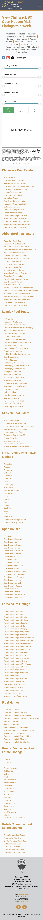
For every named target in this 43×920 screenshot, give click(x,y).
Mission (7, 505)
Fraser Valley (21, 52)
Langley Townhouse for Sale (14, 334)
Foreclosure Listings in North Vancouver (18, 641)
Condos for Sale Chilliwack (13, 192)
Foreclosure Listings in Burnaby (15, 617)
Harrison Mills (9, 493)
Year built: (11, 92)
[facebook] (18, 907)
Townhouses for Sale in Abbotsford (17, 259)
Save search (8, 110)
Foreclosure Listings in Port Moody (17, 649)
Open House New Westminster (15, 571)
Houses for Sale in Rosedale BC (15, 204)
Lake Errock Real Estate (12, 441)
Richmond (7, 797)
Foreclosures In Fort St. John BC (16, 682)
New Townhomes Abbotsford (14, 253)
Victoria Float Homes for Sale (14, 733)
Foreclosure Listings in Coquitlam (16, 623)
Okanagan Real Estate (12, 847)
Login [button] (21, 57)
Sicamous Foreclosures (12, 693)
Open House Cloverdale (12, 548)
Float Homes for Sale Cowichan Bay (17, 742)
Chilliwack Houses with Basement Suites (19, 186)
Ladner (6, 499)
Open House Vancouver (12, 592)
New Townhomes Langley (13, 331)
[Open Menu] (39, 5)
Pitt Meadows (9, 789)
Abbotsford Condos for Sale (14, 264)
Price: (10, 66)
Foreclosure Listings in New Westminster (19, 638)
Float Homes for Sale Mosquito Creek (18, 716)
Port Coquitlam (9, 792)
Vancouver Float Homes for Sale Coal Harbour (20, 730)
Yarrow (33, 39)
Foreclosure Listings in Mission (15, 635)
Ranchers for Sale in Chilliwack (15, 184)
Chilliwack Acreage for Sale (14, 210)
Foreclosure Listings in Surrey (15, 655)
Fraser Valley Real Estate (13, 838)
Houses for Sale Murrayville (14, 378)
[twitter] (24, 907)
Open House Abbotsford (13, 282)
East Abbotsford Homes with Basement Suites (21, 291)
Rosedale (19, 42)
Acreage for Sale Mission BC (14, 435)
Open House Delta (10, 557)
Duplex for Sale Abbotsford (14, 261)
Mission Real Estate (11, 420)
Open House (8, 536)
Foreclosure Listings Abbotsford (16, 279)
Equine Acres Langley (12, 398)
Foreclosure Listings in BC (13, 611)
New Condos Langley (12, 389)
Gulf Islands (8, 771)
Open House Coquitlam (12, 554)
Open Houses (26, 44)
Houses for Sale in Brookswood (15, 383)
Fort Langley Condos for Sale (14, 369)
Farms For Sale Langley (12, 404)
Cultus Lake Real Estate (12, 207)
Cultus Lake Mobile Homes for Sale (17, 222)
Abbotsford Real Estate (12, 241)
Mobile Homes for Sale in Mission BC (18, 447)
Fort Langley (8, 485)
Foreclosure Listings (15, 47)
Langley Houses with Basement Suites (18, 342)
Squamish (7, 800)
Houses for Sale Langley (13, 322)
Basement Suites (14, 36)
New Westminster (10, 780)
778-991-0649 (24, 894)
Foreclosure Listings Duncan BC (15, 679)
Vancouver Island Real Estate (14, 853)
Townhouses (30, 36)
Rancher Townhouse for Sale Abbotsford (19, 256)
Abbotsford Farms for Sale (13, 276)
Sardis (9, 42)
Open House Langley (11, 563)
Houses (22, 34)
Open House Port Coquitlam (14, 577)
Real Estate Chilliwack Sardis (14, 201)
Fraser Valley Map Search (13, 523)
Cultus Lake (32, 42)
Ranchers (32, 34)
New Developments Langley (14, 395)
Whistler (7, 815)
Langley (7, 502)
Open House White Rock (13, 598)
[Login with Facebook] (3, 59)
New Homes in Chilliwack (13, 195)
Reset (21, 110)
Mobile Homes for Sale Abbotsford (17, 299)
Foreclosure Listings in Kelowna (15, 670)
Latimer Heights (10, 392)
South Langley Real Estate (13, 407)
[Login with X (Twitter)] (12, 59)
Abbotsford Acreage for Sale (14, 270)
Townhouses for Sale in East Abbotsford (19, 288)
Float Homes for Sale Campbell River (17, 736)
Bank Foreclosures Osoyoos (14, 684)
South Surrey (8, 508)
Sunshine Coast (9, 803)
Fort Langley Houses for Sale (14, 363)
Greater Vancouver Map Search (15, 818)
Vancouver (8, 809)
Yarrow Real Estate (11, 198)
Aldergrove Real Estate (12, 372)
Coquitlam (7, 762)
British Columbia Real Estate (14, 835)
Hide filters (34, 110)
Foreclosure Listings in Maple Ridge (17, 632)
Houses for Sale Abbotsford (14, 244)
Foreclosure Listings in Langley (15, 629)
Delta (6, 482)
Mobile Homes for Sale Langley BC (17, 354)
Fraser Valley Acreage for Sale (15, 520)
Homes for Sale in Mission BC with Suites (19, 426)
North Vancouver (10, 783)
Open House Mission (11, 568)
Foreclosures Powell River (13, 690)
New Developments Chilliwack (15, 227)
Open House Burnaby (11, 542)
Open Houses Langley (12, 357)
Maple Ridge (8, 777)
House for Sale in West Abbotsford (17, 294)
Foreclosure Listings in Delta (14, 626)
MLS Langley (9, 319)
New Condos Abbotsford (13, 267)
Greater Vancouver (28, 49)
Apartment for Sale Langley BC (15, 339)
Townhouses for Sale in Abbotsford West (19, 297)
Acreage (14, 44)
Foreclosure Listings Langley (14, 351)
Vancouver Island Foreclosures (15, 696)
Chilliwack (10, 34)
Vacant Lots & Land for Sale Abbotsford (18, 273)
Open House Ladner (11, 560)
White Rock (8, 517)
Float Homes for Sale (12, 710)
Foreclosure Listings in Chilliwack (16, 620)
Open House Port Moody (13, 580)
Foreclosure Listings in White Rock (16, 667)
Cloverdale (8, 476)
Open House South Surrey (13, 586)
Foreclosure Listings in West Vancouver (18, 664)
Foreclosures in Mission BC (14, 444)
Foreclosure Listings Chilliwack (15, 216)
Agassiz (7, 467)
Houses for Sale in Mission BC (15, 423)
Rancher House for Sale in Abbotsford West (20, 250)
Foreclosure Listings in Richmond (16, 652)
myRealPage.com (25, 163)
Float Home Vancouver (12, 722)
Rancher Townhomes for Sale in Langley (18, 328)
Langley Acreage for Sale (13, 345)
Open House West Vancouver (14, 595)
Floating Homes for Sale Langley (16, 348)
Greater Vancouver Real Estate (15, 841)
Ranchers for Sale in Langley (14, 325)
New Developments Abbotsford (15, 305)
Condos (10, 39)
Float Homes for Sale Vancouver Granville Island (21, 719)
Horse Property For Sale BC (14, 401)
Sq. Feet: (10, 101)
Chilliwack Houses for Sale (14, 181)
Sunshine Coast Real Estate (14, 850)
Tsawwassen (9, 806)
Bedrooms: (9, 75)
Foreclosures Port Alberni (13, 687)
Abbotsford (32, 47)
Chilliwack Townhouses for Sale (15, 189)
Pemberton (8, 786)
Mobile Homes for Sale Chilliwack (16, 219)
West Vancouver (10, 812)
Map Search (11, 49)
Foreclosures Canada (11, 676)
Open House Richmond (12, 583)
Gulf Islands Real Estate (13, 844)
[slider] (4, 68)
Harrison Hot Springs (11, 490)
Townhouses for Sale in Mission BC (17, 429)
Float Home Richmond (12, 724)
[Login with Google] (8, 59)
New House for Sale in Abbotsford (16, 247)
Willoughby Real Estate (12, 380)
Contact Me (24, 901)
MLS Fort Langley (10, 360)
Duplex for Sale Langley (12, 337)
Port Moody (8, 794)
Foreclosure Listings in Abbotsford (17, 614)
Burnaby (7, 759)
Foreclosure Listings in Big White (16, 673)
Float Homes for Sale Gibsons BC (16, 739)
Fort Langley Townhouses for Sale (16, 366)
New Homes (22, 39)
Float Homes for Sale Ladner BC (15, 713)
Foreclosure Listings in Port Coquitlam (18, 646)
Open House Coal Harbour (13, 551)
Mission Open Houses (12, 438)
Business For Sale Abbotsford (15, 302)
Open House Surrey (11, 589)
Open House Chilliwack (12, 545)
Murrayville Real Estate (12, 375)
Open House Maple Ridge (13, 565)
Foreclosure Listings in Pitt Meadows (18, 644)
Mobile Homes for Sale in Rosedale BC (18, 224)
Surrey (6, 511)
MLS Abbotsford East (12, 285)
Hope (6, 496)
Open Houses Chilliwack (13, 213)
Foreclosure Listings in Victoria (15, 661)
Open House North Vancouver (14, 574)
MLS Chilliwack (9, 178)
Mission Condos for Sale (13, 432)
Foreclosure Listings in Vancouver (16, 658)
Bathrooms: (10, 84)
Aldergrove (8, 470)
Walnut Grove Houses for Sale (15, 386)
